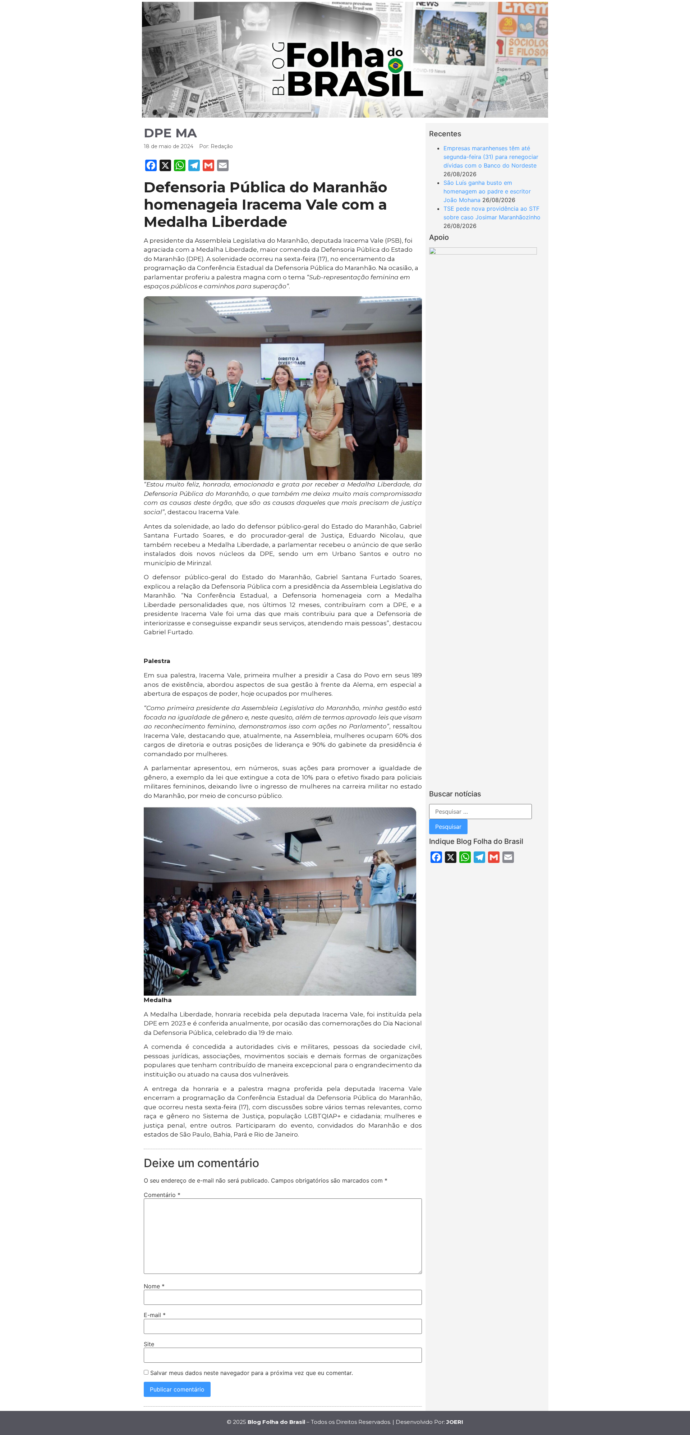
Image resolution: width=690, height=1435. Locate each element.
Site (149, 1344)
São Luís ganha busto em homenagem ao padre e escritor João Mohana (487, 191)
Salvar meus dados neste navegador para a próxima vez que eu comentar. (251, 1373)
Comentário (162, 1195)
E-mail (155, 1315)
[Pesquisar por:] (480, 811)
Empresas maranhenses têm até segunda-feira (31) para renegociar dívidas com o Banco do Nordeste (490, 157)
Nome (154, 1286)
